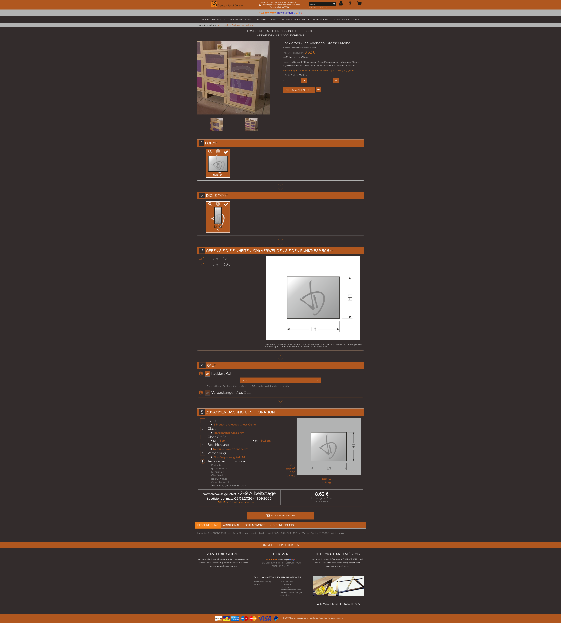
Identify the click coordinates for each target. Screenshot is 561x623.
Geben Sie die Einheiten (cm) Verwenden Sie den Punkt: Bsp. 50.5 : (269, 251)
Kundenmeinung (282, 525)
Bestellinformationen (290, 589)
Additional (231, 525)
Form (211, 143)
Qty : (285, 80)
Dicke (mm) (216, 195)
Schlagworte (255, 525)
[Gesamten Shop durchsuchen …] (334, 4)
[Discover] (218, 618)
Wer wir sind (286, 581)
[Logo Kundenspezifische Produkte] (224, 5)
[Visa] (265, 618)
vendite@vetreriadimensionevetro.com (281, 5)
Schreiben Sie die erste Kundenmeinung (299, 47)
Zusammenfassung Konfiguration (240, 412)
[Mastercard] (253, 618)
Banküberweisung (262, 581)
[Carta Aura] (226, 618)
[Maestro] (244, 618)
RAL (210, 365)
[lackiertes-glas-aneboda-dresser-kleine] (216, 124)
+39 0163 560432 (280, 7)
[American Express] (235, 618)
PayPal (256, 584)
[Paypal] (275, 618)
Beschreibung (207, 525)
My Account (286, 587)
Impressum (285, 584)
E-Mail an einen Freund (318, 89)
